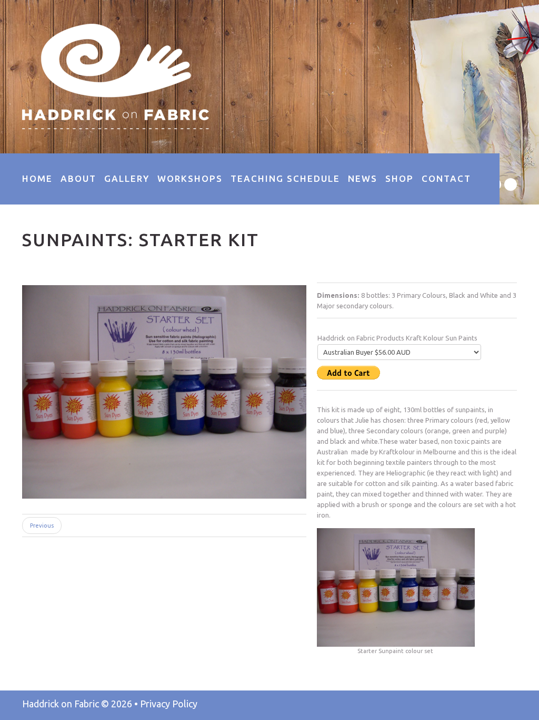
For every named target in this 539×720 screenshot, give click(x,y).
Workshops (190, 178)
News (362, 178)
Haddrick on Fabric (60, 703)
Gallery (126, 178)
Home (37, 178)
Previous (42, 525)
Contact (446, 178)
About (78, 178)
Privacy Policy (168, 703)
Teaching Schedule (285, 178)
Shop (399, 178)
